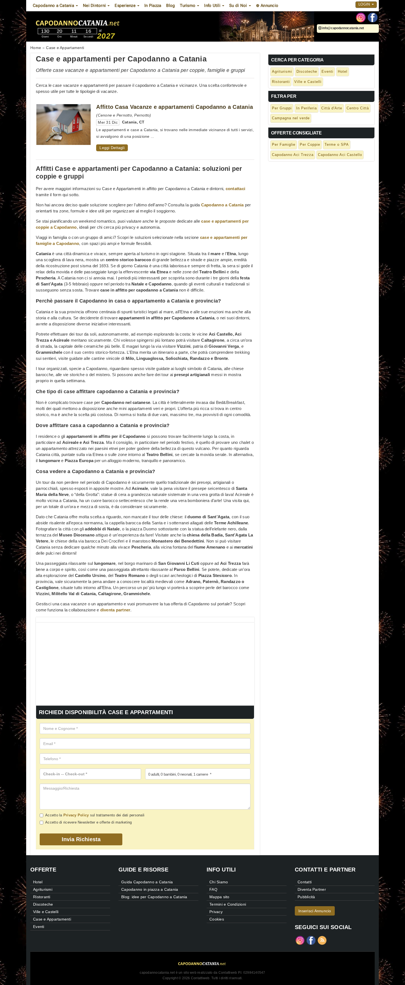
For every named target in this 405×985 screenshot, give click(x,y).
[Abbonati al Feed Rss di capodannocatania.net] (322, 940)
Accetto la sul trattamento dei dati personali (94, 815)
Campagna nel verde (291, 118)
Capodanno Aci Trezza (293, 155)
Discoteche (306, 71)
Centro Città (358, 108)
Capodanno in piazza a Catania (149, 889)
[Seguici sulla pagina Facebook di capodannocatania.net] (372, 17)
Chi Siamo (218, 882)
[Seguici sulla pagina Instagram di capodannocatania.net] (361, 17)
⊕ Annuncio (267, 5)
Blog (170, 5)
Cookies (216, 919)
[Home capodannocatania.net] (94, 21)
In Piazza (152, 5)
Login (364, 4)
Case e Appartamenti (52, 919)
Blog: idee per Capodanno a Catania (154, 897)
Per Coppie (310, 144)
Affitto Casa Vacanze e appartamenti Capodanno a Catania (174, 107)
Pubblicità (306, 897)
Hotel (342, 71)
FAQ (213, 889)
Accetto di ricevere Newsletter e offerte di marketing (88, 822)
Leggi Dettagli (112, 147)
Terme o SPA (337, 144)
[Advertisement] (145, 661)
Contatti (305, 882)
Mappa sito (219, 897)
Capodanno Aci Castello (340, 155)
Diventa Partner (312, 889)
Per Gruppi (282, 108)
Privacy (216, 912)
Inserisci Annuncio (314, 911)
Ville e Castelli (308, 82)
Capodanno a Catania (222, 205)
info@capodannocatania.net (343, 28)
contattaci (235, 188)
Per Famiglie (283, 144)
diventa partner (115, 610)
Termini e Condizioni (227, 904)
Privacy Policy (76, 815)
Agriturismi (282, 71)
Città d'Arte (331, 108)
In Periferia (306, 108)
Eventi (327, 71)
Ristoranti (281, 82)
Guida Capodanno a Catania (147, 882)
